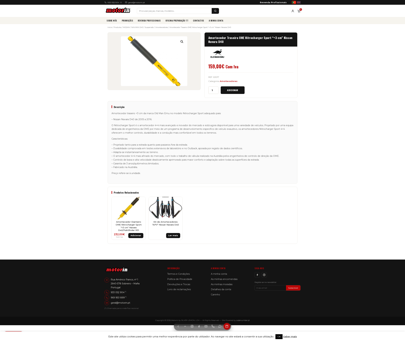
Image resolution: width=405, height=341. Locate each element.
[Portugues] (294, 2)
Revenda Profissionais (273, 2)
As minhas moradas (221, 284)
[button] (182, 42)
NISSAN (126, 27)
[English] (299, 2)
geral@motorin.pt (136, 2)
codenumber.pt (243, 320)
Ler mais (173, 235)
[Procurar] (215, 11)
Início (110, 27)
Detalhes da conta (221, 289)
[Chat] (220, 326)
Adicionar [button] (136, 235)
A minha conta (216, 20)
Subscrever (293, 288)
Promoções (127, 20)
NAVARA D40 (137, 27)
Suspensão (149, 27)
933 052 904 (115, 2)
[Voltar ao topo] (185, 326)
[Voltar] (178, 326)
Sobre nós (112, 20)
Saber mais (290, 336)
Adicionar (232, 90)
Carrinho (215, 294)
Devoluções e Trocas (178, 284)
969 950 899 (118, 297)
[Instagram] (264, 275)
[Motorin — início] (118, 11)
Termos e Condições (178, 273)
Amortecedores (161, 27)
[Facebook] (257, 275)
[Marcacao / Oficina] (227, 326)
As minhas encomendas (224, 279)
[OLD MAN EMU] (217, 53)
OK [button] (279, 336)
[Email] (206, 326)
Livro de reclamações (179, 289)
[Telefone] (213, 326)
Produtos (117, 27)
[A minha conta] (292, 11)
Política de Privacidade (179, 279)
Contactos (198, 20)
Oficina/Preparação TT (176, 20)
